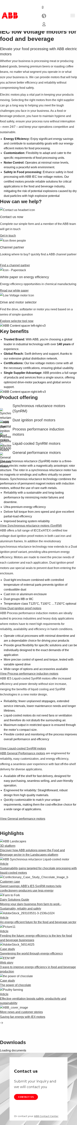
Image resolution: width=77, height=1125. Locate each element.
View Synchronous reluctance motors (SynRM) (31, 525)
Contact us (26, 1096)
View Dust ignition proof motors (20, 608)
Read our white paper (14, 290)
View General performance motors (22, 818)
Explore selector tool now (16, 321)
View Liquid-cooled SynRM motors (23, 748)
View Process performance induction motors (29, 673)
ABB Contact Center (46, 1116)
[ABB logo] (9, 15)
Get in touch (8, 235)
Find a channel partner (15, 265)
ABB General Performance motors (22, 753)
